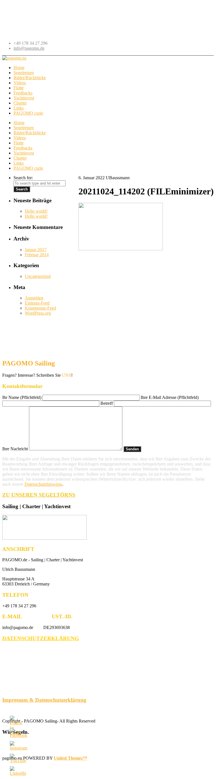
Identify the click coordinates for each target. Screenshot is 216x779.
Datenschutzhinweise (43, 484)
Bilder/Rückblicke (30, 132)
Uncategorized (38, 276)
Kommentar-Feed (40, 308)
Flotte (19, 142)
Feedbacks (23, 148)
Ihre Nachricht (15, 448)
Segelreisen (24, 127)
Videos (20, 137)
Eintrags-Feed (37, 303)
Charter (20, 158)
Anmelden (34, 298)
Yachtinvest (24, 153)
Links (19, 163)
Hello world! (36, 211)
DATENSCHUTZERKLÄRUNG (40, 638)
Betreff (107, 403)
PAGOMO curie (28, 168)
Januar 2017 (35, 249)
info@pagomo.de (29, 48)
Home (19, 122)
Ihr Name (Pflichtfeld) (22, 397)
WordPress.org (38, 313)
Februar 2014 (37, 254)
